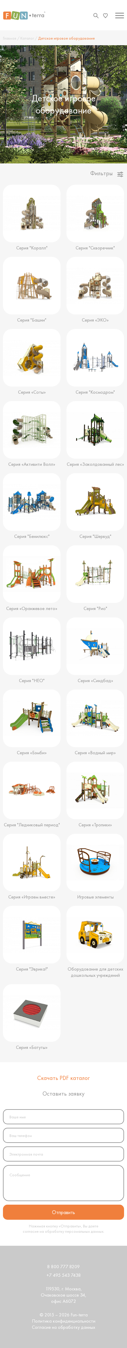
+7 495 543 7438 (63, 1275)
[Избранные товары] (105, 15)
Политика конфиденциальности (63, 1321)
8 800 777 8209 (63, 1266)
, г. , (63, 1295)
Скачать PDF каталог (63, 1078)
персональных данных (84, 1231)
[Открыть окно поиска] (96, 15)
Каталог (27, 38)
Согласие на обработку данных (63, 1327)
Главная (9, 38)
